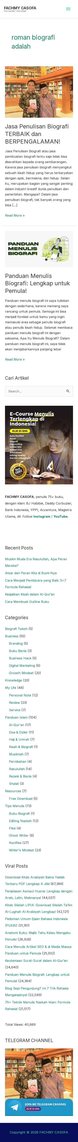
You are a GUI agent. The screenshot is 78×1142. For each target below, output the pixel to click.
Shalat (14, 784)
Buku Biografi (19, 813)
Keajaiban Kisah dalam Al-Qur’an (30, 594)
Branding (16, 643)
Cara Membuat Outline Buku (27, 602)
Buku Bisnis (18, 651)
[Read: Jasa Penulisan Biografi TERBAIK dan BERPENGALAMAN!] (39, 92)
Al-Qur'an (16, 725)
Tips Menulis (14, 806)
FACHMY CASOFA (20, 8)
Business (11, 636)
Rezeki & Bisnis (20, 776)
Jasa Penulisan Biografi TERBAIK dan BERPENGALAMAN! (37, 134)
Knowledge (13, 680)
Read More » (15, 215)
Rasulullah (17, 769)
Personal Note (20, 695)
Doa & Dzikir (18, 732)
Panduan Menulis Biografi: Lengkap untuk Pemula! (37, 283)
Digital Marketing (22, 666)
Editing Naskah (20, 821)
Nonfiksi (15, 843)
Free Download (20, 799)
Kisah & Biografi (21, 747)
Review (14, 703)
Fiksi (12, 828)
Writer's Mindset (21, 850)
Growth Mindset (21, 673)
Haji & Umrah (19, 739)
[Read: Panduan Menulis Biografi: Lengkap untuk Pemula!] (39, 249)
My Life (10, 688)
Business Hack (20, 658)
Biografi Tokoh (16, 629)
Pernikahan (17, 762)
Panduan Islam (16, 717)
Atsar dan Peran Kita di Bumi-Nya (31, 573)
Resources (13, 791)
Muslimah (16, 754)
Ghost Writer (19, 835)
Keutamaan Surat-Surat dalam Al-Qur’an (36, 961)
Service (14, 710)
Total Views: (14, 1025)
